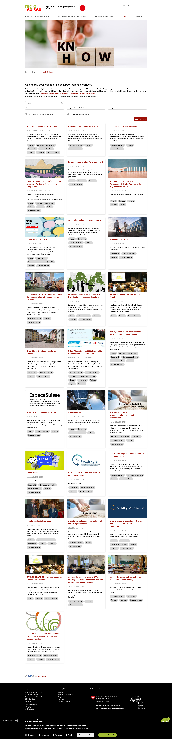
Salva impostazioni (85, 735)
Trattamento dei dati (64, 701)
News (138, 16)
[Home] (33, 7)
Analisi (70, 735)
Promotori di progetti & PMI (37, 16)
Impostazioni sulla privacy (9, 720)
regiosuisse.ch (30, 709)
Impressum (61, 699)
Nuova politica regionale (65, 694)
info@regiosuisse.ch (32, 707)
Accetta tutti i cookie (107, 735)
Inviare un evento (140, 119)
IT (143, 6)
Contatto (60, 692)
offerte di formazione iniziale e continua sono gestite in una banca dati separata (67, 93)
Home (27, 72)
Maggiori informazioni (82, 728)
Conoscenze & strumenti (104, 16)
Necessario (31, 735)
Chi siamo (131, 6)
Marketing (58, 735)
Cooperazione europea (65, 697)
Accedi (138, 6)
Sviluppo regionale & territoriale (71, 16)
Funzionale (45, 735)
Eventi (125, 16)
